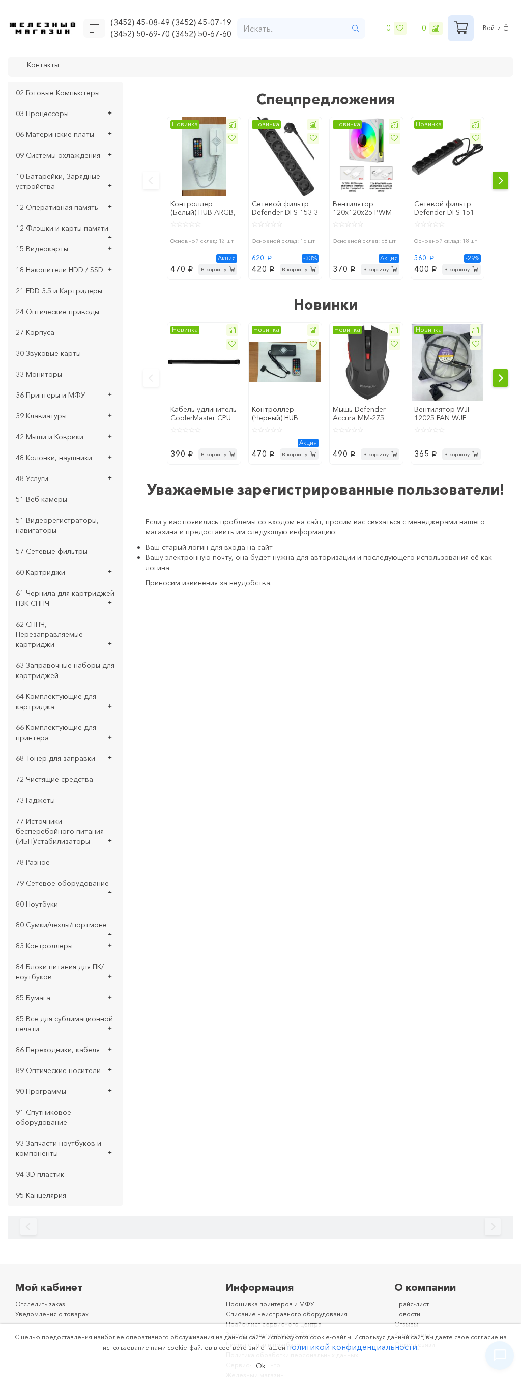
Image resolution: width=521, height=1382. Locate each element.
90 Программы (41, 1091)
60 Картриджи (40, 572)
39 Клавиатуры (41, 415)
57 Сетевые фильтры (52, 551)
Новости (408, 1313)
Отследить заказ (44, 1303)
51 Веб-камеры (41, 499)
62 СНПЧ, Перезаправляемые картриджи (49, 634)
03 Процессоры (42, 113)
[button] (231, 125)
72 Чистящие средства (54, 779)
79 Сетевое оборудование (62, 883)
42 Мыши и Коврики (49, 436)
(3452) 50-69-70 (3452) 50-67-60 (173, 34)
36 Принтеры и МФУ (50, 395)
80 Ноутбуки (37, 904)
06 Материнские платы (55, 134)
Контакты (45, 66)
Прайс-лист (413, 1303)
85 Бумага (33, 997)
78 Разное (33, 862)
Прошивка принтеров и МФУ (276, 1303)
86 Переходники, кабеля (58, 1049)
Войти (493, 28)
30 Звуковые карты (48, 353)
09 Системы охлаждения (58, 155)
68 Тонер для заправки (55, 758)
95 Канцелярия (41, 1195)
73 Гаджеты (35, 800)
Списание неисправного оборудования (294, 1313)
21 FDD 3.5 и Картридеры (59, 290)
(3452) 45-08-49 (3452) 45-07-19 (173, 21)
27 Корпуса (35, 332)
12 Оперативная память (57, 207)
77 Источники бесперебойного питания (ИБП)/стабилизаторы (60, 831)
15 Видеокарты (42, 248)
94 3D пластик (40, 1174)
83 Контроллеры (44, 945)
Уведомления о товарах (57, 1313)
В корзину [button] (210, 268)
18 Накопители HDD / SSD (59, 269)
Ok (261, 1365)
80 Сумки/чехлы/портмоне (61, 924)
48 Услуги (32, 478)
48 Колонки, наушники (54, 457)
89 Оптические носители (58, 1070)
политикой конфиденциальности (352, 1345)
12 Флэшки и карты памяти (62, 228)
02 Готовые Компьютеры (58, 92)
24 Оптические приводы (57, 311)
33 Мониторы (39, 374)
